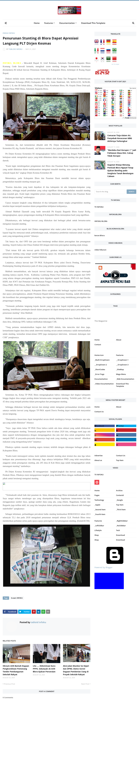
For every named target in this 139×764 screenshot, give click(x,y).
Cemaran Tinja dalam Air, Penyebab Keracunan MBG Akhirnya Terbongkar (119, 138)
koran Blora (99, 235)
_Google (119, 500)
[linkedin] (126, 439)
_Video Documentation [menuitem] (104, 383)
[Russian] (109, 52)
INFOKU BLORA (100, 221)
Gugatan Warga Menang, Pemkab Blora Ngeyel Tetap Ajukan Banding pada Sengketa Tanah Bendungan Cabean (120, 170)
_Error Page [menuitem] (99, 374)
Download (120, 535)
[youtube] (104, 439)
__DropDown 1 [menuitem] (122, 360)
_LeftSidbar (99, 525)
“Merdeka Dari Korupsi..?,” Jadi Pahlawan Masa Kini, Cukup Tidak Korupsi (121, 153)
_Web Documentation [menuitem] (125, 379)
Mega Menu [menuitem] (121, 374)
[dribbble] (126, 444)
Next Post (85, 684)
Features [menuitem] (48, 23)
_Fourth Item (99, 514)
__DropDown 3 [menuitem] (122, 364)
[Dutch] (103, 52)
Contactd (120, 495)
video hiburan (100, 250)
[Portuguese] (115, 52)
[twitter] (126, 426)
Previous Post (9, 684)
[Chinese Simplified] (115, 61)
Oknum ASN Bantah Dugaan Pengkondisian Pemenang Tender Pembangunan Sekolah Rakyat (16, 670)
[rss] (104, 430)
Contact (97, 344)
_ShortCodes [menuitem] (99, 369)
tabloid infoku (15, 49)
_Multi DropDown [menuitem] (102, 360)
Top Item (119, 460)
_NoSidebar (121, 525)
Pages (96, 495)
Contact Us (99, 411)
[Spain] (115, 44)
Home (96, 340)
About (118, 340)
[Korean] (103, 61)
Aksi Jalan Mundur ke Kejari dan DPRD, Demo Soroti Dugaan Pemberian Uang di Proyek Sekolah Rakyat (76, 670)
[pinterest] (126, 393)
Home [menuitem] (37, 23)
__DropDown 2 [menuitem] (100, 364)
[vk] (126, 435)
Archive (119, 490)
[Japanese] (97, 61)
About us (98, 460)
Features (98, 521)
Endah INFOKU (9, 33)
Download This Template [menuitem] (93, 23)
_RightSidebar (122, 521)
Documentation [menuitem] (67, 23)
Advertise (98, 455)
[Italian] (97, 52)
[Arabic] (109, 61)
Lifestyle (98, 530)
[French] (103, 44)
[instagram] (104, 393)
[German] (109, 44)
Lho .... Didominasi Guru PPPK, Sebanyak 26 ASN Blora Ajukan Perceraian (44, 669)
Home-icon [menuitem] (99, 355)
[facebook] (104, 426)
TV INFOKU (99, 207)
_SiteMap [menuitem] (120, 369)
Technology (99, 500)
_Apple (97, 505)
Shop (96, 535)
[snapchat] (104, 444)
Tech (118, 530)
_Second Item (99, 509)
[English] (97, 44)
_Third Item (121, 509)
